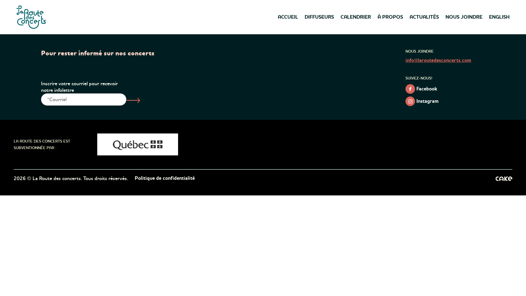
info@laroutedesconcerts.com (438, 60)
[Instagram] (410, 101)
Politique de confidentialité (165, 178)
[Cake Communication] (504, 178)
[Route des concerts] (31, 17)
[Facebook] (410, 89)
